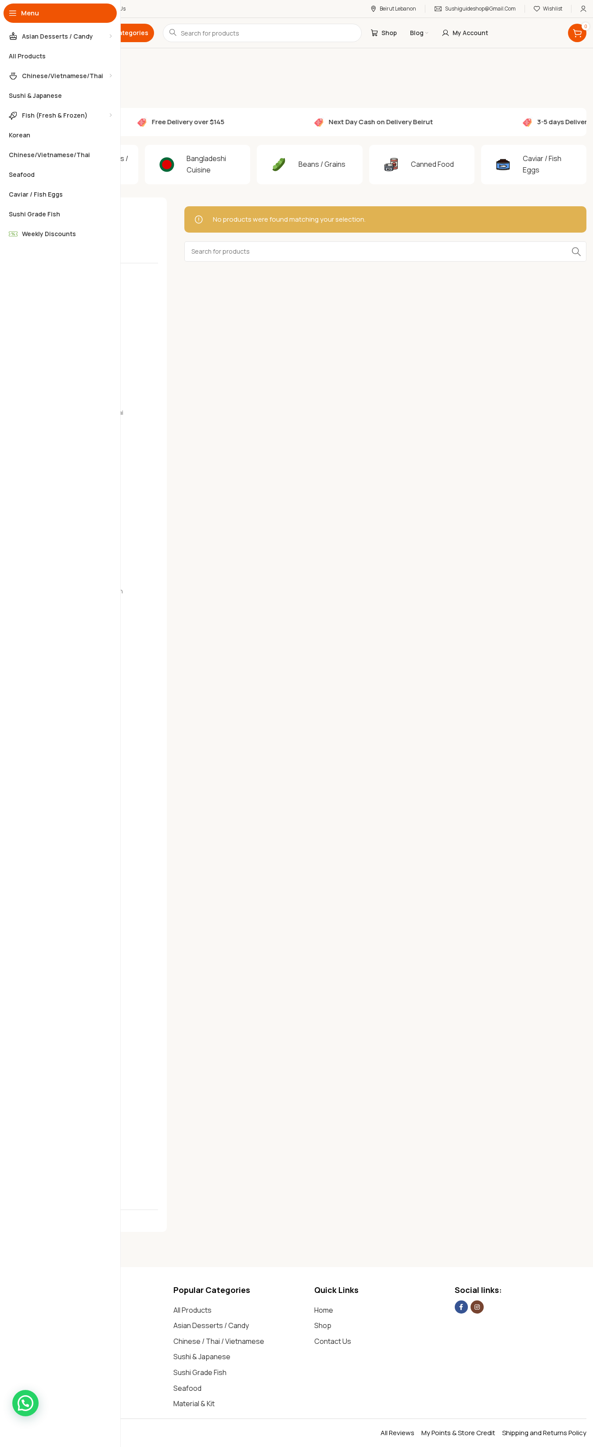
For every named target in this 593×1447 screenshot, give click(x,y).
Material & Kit (194, 1403)
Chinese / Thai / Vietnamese (218, 1341)
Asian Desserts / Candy (211, 1325)
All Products (192, 1310)
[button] (25, 1403)
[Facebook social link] (461, 1307)
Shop (322, 1325)
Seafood (187, 1388)
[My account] (583, 9)
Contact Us (332, 1341)
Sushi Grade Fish (199, 1372)
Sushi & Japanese (201, 1356)
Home (323, 1310)
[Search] (576, 251)
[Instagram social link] (477, 1307)
